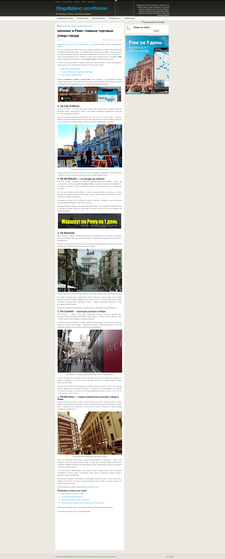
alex (62, 40)
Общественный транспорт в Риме (72, 494)
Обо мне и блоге (67, 1)
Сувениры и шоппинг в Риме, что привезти (75, 500)
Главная (57, 1)
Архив (83, 1)
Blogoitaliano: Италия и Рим (66, 44)
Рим (107, 40)
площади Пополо (85, 173)
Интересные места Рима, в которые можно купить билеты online (82, 503)
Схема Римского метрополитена (72, 497)
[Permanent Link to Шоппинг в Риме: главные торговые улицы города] (89, 26)
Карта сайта (91, 1)
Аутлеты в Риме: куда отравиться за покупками (77, 72)
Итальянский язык (98, 18)
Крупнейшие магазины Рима (70, 69)
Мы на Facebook (159, 22)
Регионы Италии (82, 18)
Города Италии (129, 18)
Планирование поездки (65, 18)
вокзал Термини (108, 236)
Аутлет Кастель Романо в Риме (71, 75)
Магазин (76, 1)
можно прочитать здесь (91, 487)
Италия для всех (115, 18)
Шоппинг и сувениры (116, 40)
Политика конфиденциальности (91, 556)
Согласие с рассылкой (108, 556)
